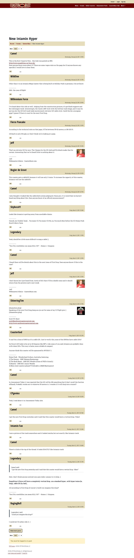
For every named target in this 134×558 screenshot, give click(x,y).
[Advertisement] (67, 22)
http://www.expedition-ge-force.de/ (22, 63)
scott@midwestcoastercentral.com (22, 321)
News (76, 6)
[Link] (20, 71)
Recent (12, 44)
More (122, 6)
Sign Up (123, 2)
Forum (112, 2)
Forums (82, 6)
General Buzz (27, 44)
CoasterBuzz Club (114, 6)
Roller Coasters (90, 6)
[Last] (21, 48)
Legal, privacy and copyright (14, 553)
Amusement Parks (102, 6)
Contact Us (24, 553)
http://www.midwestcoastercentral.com (23, 323)
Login (118, 2)
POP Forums (12, 546)
